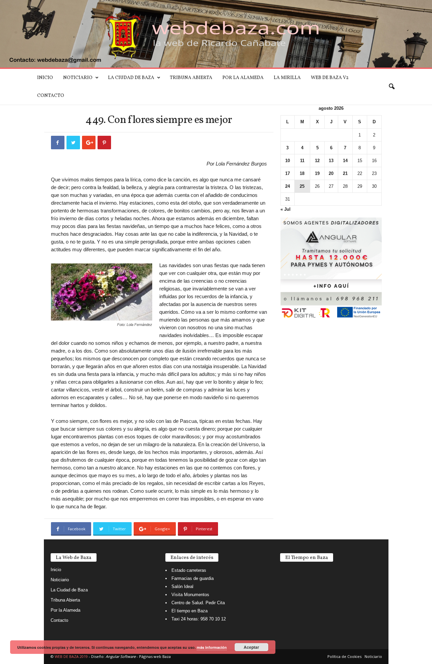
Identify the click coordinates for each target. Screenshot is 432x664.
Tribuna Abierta (191, 78)
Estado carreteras (188, 570)
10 (287, 160)
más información (212, 647)
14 (345, 160)
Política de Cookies (344, 656)
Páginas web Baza (155, 656)
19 (317, 173)
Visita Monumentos (190, 594)
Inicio (45, 78)
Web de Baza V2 (330, 78)
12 (317, 160)
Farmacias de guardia (192, 578)
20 (331, 173)
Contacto (50, 96)
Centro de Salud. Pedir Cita (198, 602)
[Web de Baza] (216, 34)
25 (302, 186)
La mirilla (287, 78)
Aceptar (251, 647)
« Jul (285, 209)
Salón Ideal (182, 586)
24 (287, 186)
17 (287, 173)
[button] (391, 86)
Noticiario (77, 78)
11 (302, 160)
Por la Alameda (243, 78)
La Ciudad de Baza (131, 78)
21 (345, 173)
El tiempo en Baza (189, 610)
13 (331, 160)
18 (302, 173)
